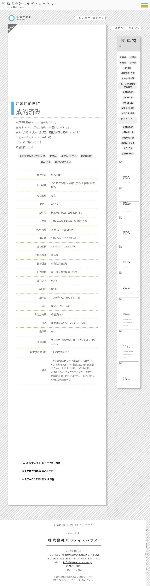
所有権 (54, 255)
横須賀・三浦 (128, 73)
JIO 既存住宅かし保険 (33, 156)
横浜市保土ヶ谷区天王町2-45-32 (80, 555)
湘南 (134, 57)
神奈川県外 (129, 78)
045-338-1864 (62, 558)
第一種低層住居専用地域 (64, 272)
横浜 (54, 156)
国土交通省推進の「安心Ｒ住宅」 (38, 471)
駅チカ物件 (129, 154)
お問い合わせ (73, 566)
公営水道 (66, 340)
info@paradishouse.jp (77, 562)
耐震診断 (87, 156)
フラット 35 (128, 108)
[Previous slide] (13, 85)
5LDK (129, 148)
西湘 (124, 63)
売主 (53, 196)
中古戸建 (55, 175)
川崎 (129, 68)
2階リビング (128, 143)
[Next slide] (100, 85)
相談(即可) (57, 314)
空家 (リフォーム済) (61, 306)
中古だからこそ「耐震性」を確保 (38, 479)
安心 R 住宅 (69, 156)
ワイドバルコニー (128, 120)
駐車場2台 (129, 132)
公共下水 (77, 340)
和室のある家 (64, 162)
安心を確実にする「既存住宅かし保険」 (42, 463)
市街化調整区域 (59, 263)
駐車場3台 (129, 138)
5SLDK (129, 103)
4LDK (46, 162)
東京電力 (55, 340)
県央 (134, 63)
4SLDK (129, 98)
